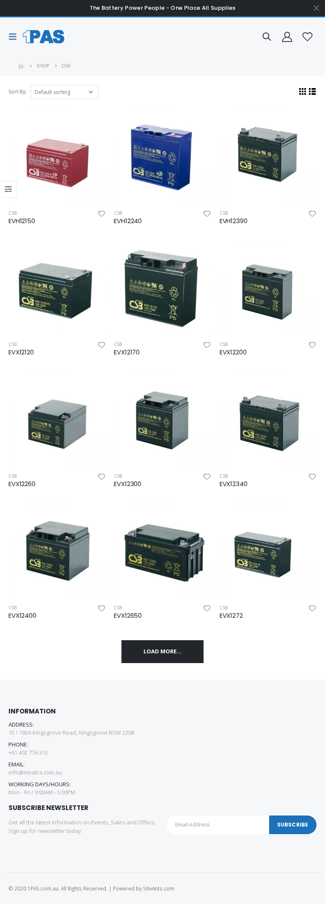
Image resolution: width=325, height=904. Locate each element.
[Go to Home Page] (22, 66)
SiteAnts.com (158, 888)
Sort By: (17, 91)
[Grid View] (303, 91)
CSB (12, 213)
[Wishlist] (308, 36)
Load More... (162, 651)
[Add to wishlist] (101, 213)
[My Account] (287, 36)
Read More (91, 119)
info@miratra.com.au (35, 772)
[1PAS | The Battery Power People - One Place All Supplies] (43, 37)
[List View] (312, 91)
